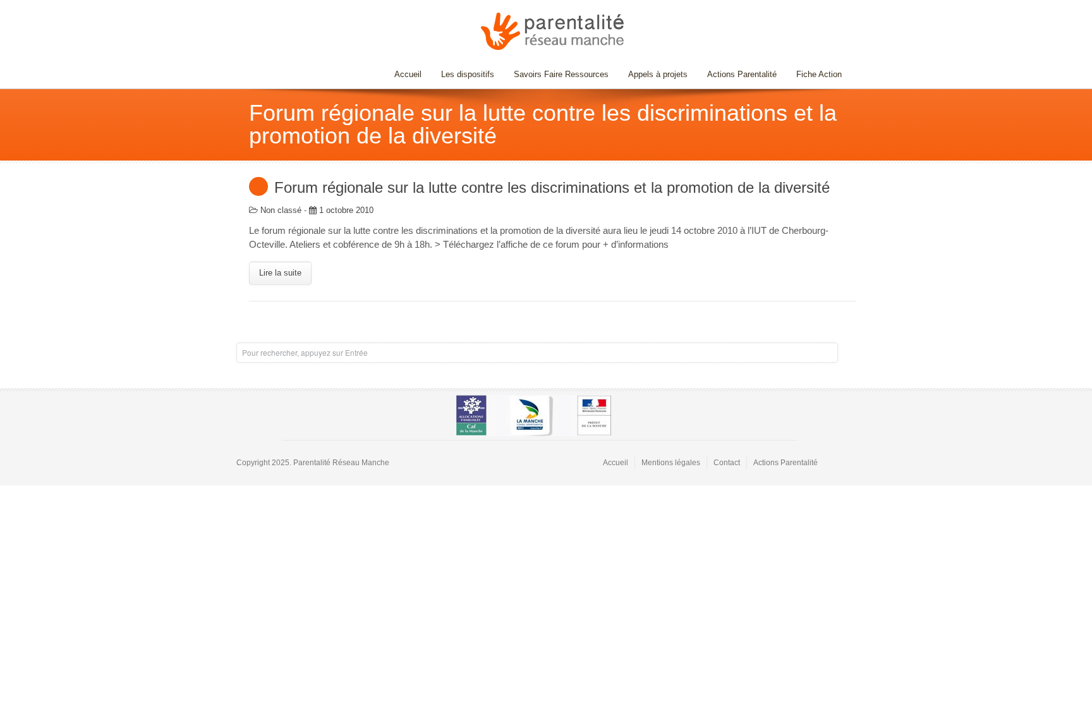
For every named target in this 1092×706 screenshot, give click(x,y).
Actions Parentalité (742, 74)
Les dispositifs (463, 74)
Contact (726, 462)
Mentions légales (670, 462)
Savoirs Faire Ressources (556, 74)
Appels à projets (658, 74)
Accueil (408, 74)
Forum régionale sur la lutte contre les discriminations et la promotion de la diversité (552, 187)
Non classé (280, 210)
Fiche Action (819, 74)
